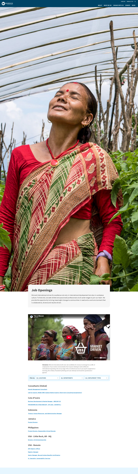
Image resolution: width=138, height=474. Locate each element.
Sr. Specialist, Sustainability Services (39, 458)
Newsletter (130, 1)
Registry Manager (33, 452)
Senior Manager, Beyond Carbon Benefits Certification (44, 455)
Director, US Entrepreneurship (37, 440)
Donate (127, 5)
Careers (123, 1)
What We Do (108, 5)
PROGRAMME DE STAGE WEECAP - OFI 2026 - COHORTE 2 (44, 404)
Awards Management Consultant (37, 389)
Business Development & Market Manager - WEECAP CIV (44, 401)
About (100, 5)
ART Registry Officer (34, 449)
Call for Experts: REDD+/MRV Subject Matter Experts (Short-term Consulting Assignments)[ (55, 392)
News (133, 5)
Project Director (33, 422)
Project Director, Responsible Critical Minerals (42, 431)
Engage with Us (118, 5)
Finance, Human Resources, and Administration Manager (45, 413)
